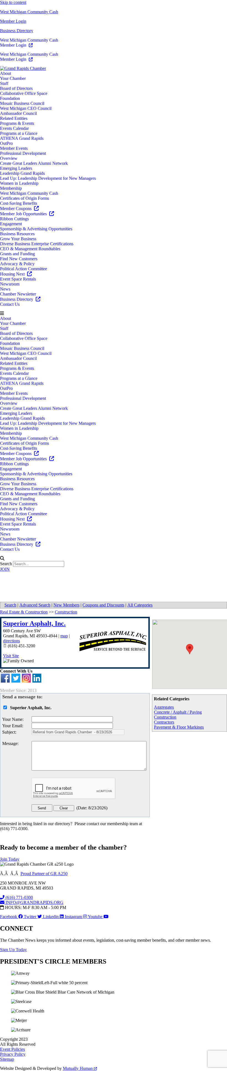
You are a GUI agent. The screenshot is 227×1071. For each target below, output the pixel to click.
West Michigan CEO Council (25, 108)
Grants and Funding (17, 253)
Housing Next (13, 274)
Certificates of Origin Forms (24, 198)
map (64, 635)
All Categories (140, 605)
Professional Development (23, 153)
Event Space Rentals (18, 279)
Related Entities (13, 118)
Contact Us (10, 304)
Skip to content (13, 2)
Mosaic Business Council (22, 103)
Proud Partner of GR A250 (44, 873)
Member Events (14, 148)
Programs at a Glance (18, 133)
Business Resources (17, 233)
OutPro (6, 143)
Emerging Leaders (16, 168)
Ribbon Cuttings (14, 218)
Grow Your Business (18, 238)
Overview (8, 158)
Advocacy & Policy (17, 263)
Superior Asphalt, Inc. (34, 623)
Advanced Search (34, 605)
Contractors (164, 722)
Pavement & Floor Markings (179, 727)
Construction (165, 717)
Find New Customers (18, 258)
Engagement (11, 223)
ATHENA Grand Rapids (21, 138)
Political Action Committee (23, 268)
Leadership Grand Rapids (22, 173)
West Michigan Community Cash (29, 11)
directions (11, 640)
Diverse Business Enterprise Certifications (36, 243)
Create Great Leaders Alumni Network (34, 163)
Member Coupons (16, 208)
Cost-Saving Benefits (18, 203)
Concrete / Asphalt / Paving (178, 712)
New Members (66, 605)
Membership (11, 188)
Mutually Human (78, 1068)
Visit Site (11, 655)
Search (6, 563)
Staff (4, 83)
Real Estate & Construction (24, 612)
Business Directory (16, 30)
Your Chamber (13, 78)
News (5, 289)
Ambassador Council (18, 113)
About (5, 73)
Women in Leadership (19, 183)
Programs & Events (17, 123)
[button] (113, 313)
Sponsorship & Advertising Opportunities (36, 228)
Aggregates (164, 707)
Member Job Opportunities (24, 213)
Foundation (10, 98)
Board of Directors (16, 88)
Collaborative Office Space (23, 93)
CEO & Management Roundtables (30, 248)
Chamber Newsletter (18, 294)
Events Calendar (14, 128)
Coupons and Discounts (103, 605)
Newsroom (9, 284)
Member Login (13, 21)
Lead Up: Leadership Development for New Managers (48, 178)
